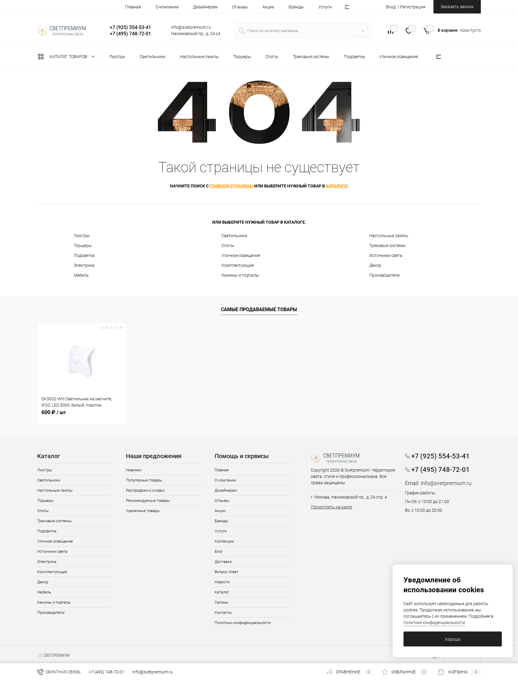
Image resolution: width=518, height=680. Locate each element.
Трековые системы (387, 245)
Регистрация (412, 6)
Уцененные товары (143, 510)
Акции (268, 6)
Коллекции (224, 541)
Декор (375, 265)
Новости (222, 582)
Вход (391, 6)
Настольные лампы (388, 235)
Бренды (296, 6)
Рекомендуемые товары (148, 500)
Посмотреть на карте (331, 507)
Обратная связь (63, 672)
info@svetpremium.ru (191, 27)
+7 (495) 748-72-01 (130, 34)
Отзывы (240, 6)
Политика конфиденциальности (243, 622)
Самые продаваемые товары (259, 309)
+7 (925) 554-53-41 (130, 27)
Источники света (385, 255)
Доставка (223, 561)
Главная (133, 6)
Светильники (234, 235)
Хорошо (452, 639)
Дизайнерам (205, 6)
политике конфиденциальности (434, 622)
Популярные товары (144, 480)
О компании (167, 6)
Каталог (222, 592)
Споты (228, 245)
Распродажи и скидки (145, 490)
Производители (384, 275)
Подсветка (84, 255)
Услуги (325, 6)
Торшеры (83, 245)
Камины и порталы (240, 275)
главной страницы (231, 186)
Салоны (221, 602)
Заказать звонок (457, 6)
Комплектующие (238, 265)
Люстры (82, 235)
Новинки (133, 470)
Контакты (223, 612)
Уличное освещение (241, 255)
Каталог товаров (69, 56)
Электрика (84, 265)
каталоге (336, 186)
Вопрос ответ (226, 572)
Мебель (81, 275)
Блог (219, 551)
